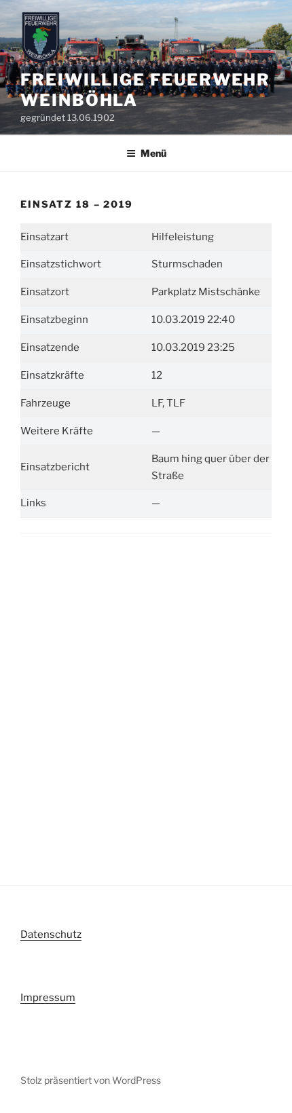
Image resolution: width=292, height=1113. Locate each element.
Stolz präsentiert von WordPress (90, 1080)
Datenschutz (50, 934)
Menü (153, 153)
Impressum (47, 998)
